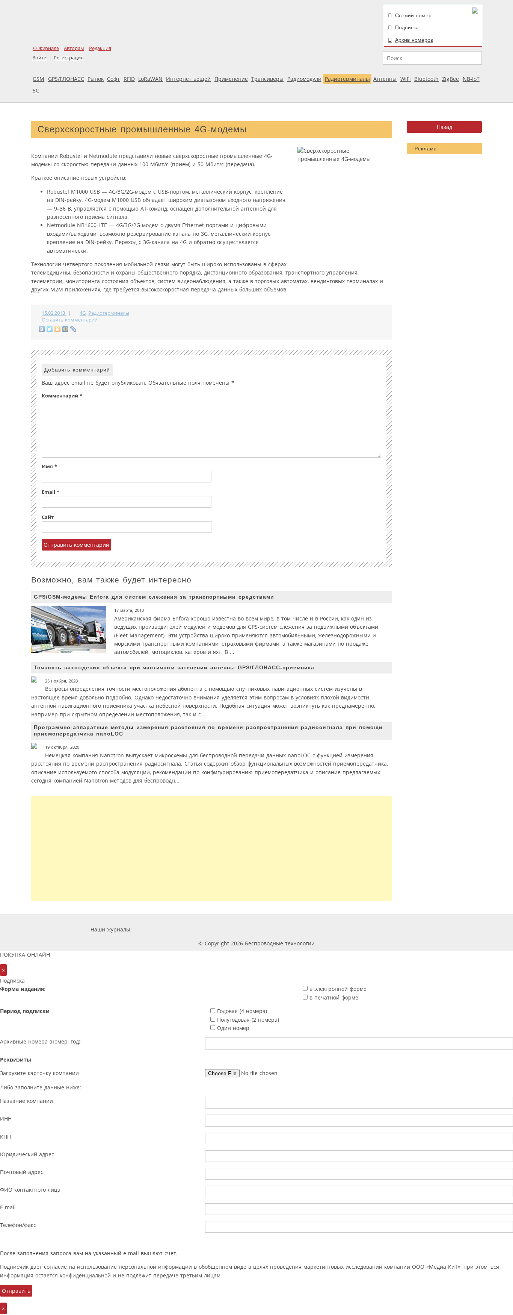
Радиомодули (304, 78)
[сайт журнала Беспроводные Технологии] (296, 929)
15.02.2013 (54, 313)
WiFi (405, 78)
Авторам (74, 48)
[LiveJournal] (73, 329)
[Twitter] (50, 329)
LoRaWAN (150, 78)
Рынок (96, 78)
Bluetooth (426, 78)
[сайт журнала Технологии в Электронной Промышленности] (206, 929)
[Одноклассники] (58, 329)
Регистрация (68, 58)
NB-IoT (471, 78)
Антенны (385, 78)
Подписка (407, 27)
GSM (38, 78)
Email (50, 492)
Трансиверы (267, 78)
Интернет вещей (188, 78)
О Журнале (46, 48)
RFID (129, 78)
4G (83, 313)
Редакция (100, 48)
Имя (49, 466)
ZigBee (450, 78)
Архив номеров (414, 40)
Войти (39, 58)
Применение (231, 78)
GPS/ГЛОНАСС (66, 78)
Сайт (48, 517)
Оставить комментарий (70, 320)
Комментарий (62, 396)
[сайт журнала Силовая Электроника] (158, 929)
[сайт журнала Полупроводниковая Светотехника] (352, 929)
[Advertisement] (211, 848)
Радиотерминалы (347, 78)
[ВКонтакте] (42, 329)
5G (36, 90)
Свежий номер (413, 15)
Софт (113, 78)
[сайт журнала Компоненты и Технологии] (250, 929)
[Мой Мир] (65, 329)
